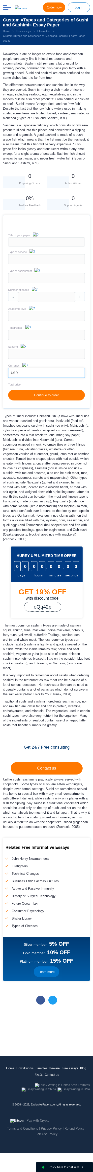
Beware (54, 1068)
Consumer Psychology (28, 911)
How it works (24, 1068)
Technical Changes (25, 873)
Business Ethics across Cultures (35, 881)
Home (10, 1068)
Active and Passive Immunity (33, 888)
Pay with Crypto (38, 1120)
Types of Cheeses (25, 926)
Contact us (46, 768)
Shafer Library (22, 918)
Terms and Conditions (22, 1128)
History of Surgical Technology (34, 896)
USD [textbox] (14, 373)
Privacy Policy (51, 1128)
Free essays (70, 1068)
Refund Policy (74, 1128)
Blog (83, 1068)
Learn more (46, 972)
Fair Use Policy (46, 1134)
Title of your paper (19, 235)
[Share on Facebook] (40, 1000)
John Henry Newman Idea (30, 858)
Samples (41, 1068)
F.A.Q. (39, 1075)
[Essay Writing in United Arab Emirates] (62, 1085)
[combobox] (46, 263)
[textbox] (46, 259)
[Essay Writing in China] (39, 1089)
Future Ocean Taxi (25, 903)
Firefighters (20, 866)
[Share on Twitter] (52, 1000)
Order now (54, 7)
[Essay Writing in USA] (74, 1089)
